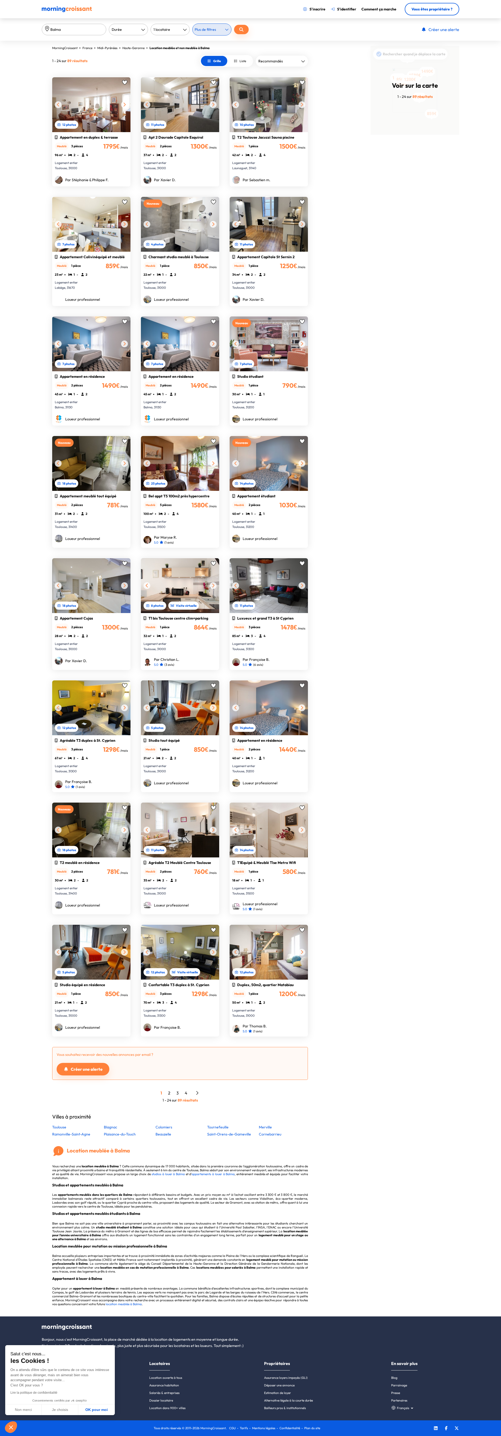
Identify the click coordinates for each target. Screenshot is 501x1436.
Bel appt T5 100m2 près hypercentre (179, 496)
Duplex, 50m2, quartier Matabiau (265, 984)
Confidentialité (289, 1428)
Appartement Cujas (76, 618)
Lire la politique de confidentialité (33, 1392)
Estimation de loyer (277, 1393)
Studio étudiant (250, 376)
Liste (243, 61)
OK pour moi (96, 1410)
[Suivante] (124, 104)
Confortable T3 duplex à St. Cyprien (178, 984)
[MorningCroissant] (67, 11)
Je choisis (60, 1410)
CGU (232, 1428)
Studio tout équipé (164, 740)
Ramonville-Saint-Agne (71, 1134)
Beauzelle (163, 1134)
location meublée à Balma (124, 1304)
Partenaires (399, 1400)
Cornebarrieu (270, 1134)
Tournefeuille (218, 1127)
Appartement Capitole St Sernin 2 (266, 257)
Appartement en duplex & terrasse (89, 137)
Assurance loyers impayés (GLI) (286, 1378)
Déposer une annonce (279, 1385)
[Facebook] (446, 1429)
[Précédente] (58, 104)
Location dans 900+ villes (167, 1408)
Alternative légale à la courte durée (288, 1400)
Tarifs (244, 1428)
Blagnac (110, 1127)
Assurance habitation (164, 1385)
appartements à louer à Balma (213, 1174)
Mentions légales (263, 1428)
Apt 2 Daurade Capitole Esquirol (175, 137)
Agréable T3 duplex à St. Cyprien (87, 740)
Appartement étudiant (256, 496)
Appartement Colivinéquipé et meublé (92, 257)
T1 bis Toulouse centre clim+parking (178, 618)
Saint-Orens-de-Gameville (229, 1134)
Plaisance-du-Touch (120, 1134)
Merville (265, 1127)
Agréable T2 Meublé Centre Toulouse (179, 862)
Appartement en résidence (82, 376)
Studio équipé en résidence (82, 984)
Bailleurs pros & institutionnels (285, 1408)
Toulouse (59, 1127)
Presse (395, 1393)
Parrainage (399, 1385)
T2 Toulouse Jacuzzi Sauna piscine (265, 137)
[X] (456, 1429)
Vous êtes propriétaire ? (431, 9)
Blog (394, 1378)
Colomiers (164, 1127)
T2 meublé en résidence (80, 862)
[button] (11, 1427)
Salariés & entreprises (164, 1393)
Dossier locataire (161, 1400)
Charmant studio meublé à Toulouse (178, 257)
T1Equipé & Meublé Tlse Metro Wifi (266, 862)
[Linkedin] (435, 1429)
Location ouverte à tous (165, 1378)
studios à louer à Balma (168, 1174)
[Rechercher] (241, 29)
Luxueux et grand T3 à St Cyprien (265, 618)
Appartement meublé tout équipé (88, 496)
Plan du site (312, 1428)
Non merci (23, 1410)
